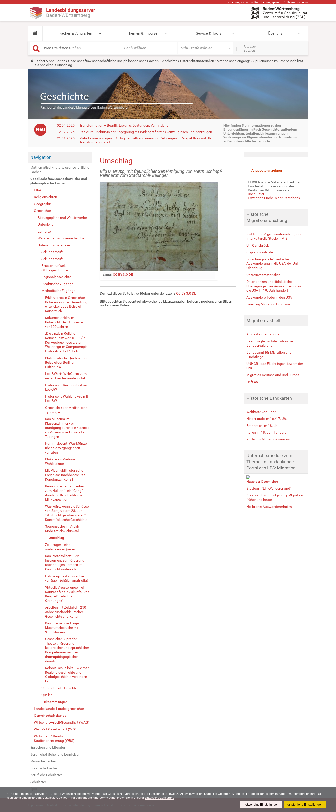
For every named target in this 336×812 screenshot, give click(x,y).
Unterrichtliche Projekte (59, 688)
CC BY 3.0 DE (123, 274)
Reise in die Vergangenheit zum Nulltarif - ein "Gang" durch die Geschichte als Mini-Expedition (65, 492)
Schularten (38, 782)
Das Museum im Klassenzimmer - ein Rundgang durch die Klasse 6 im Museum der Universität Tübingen (67, 428)
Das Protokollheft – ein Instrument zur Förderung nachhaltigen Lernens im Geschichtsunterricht (64, 562)
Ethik (38, 190)
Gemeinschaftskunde (50, 715)
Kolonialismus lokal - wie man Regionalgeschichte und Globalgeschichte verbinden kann (67, 674)
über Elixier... (257, 194)
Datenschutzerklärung (159, 797)
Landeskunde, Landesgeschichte (59, 709)
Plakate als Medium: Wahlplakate (60, 461)
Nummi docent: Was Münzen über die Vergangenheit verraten (67, 447)
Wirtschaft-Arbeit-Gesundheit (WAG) (61, 722)
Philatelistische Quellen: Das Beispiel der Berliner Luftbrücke (66, 362)
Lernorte (44, 231)
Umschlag (56, 538)
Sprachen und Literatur (47, 747)
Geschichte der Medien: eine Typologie (66, 410)
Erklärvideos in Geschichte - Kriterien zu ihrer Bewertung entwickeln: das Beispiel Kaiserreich (66, 304)
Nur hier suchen (250, 48)
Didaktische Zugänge (57, 284)
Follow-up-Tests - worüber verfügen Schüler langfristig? (67, 578)
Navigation (40, 157)
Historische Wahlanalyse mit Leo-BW (66, 398)
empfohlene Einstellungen (304, 804)
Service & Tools (208, 33)
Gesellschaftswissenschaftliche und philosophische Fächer (113, 61)
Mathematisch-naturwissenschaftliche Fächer (59, 169)
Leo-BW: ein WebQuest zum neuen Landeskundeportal (66, 376)
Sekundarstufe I (53, 252)
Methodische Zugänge (234, 61)
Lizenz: (107, 274)
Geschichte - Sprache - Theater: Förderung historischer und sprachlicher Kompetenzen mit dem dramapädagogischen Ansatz (67, 650)
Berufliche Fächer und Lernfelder (55, 754)
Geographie (43, 204)
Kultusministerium (296, 2)
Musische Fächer (43, 761)
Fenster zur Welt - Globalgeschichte (54, 268)
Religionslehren (45, 197)
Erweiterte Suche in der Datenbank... (275, 198)
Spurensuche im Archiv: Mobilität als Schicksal (62, 528)
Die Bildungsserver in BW (242, 2)
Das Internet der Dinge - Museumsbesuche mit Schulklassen (62, 627)
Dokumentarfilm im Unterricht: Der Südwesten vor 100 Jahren (65, 322)
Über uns (275, 33)
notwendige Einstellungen (261, 804)
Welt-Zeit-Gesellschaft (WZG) (56, 729)
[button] (35, 33)
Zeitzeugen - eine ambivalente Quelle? (60, 547)
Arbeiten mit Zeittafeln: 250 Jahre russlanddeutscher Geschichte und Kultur (65, 612)
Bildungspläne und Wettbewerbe (62, 218)
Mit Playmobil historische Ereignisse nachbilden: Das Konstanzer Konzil (65, 474)
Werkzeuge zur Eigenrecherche (61, 238)
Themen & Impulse (142, 33)
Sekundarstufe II (53, 259)
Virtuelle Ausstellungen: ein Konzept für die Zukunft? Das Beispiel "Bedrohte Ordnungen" (67, 594)
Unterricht (45, 224)
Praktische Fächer (44, 768)
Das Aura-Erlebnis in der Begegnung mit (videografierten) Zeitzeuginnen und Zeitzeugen (145, 132)
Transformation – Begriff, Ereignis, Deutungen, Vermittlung (123, 125)
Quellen (47, 695)
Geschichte (168, 61)
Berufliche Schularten (46, 775)
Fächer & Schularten (75, 33)
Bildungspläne (270, 2)
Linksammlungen (54, 702)
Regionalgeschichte (56, 277)
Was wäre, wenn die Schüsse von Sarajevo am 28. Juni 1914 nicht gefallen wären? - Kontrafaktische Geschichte (67, 513)
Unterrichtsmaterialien (197, 61)
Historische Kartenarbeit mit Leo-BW (66, 387)
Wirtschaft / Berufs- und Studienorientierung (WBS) (54, 738)
